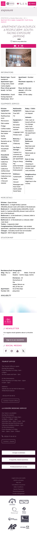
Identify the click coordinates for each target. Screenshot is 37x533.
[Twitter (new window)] (23, 351)
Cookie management (19, 493)
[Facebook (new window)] (6, 351)
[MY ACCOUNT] (23, 3)
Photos (15, 46)
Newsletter (12, 328)
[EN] (18, 3)
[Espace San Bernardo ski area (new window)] (12, 518)
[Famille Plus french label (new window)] (12, 501)
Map (18, 46)
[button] (26, 3)
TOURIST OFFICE (8, 361)
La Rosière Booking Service (14, 408)
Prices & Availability (22, 46)
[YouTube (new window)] (17, 351)
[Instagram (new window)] (11, 351)
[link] (10, 3)
